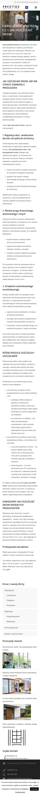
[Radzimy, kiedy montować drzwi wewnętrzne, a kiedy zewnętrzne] (17, 686)
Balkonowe (11, 621)
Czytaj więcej (20, 792)
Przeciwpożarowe (11, 628)
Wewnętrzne (9, 590)
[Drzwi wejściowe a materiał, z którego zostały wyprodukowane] (17, 738)
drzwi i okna (18, 537)
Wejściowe (9, 611)
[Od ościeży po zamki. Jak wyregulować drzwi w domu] (17, 660)
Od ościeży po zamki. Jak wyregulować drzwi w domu (20, 648)
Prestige (30, 552)
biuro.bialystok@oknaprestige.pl (27, 2)
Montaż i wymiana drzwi (14, 634)
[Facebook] (26, 7)
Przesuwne (11, 605)
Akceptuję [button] (34, 789)
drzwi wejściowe (17, 54)
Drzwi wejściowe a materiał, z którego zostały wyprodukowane (20, 725)
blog (21, 566)
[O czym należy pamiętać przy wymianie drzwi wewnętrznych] (17, 712)
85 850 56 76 (12, 756)
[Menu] (35, 7)
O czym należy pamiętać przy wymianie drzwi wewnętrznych (20, 700)
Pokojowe (10, 600)
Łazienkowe (11, 595)
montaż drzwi (19, 279)
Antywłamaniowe (13, 616)
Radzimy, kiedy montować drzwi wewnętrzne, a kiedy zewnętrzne (20, 674)
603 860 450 (12, 774)
